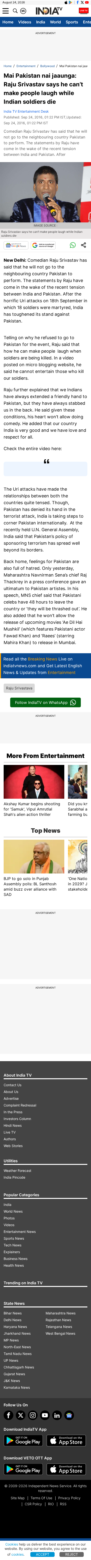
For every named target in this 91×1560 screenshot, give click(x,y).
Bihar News (13, 1313)
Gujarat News (14, 1374)
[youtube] (45, 1415)
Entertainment (26, 66)
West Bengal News (60, 1333)
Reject (71, 1554)
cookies (17, 1554)
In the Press (13, 1112)
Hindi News (13, 1125)
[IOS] (66, 2)
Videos (24, 22)
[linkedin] (57, 1415)
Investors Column (17, 1119)
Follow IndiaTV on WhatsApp (41, 702)
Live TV (10, 1132)
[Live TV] (84, 11)
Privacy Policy (69, 1498)
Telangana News (59, 1327)
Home (7, 22)
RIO (51, 1504)
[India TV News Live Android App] (23, 1440)
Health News (14, 1265)
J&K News (12, 1381)
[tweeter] (20, 1415)
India (40, 22)
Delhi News (12, 1320)
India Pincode (14, 1177)
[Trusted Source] (43, 245)
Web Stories (13, 1146)
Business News (15, 1259)
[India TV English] (49, 11)
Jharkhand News (17, 1333)
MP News (11, 1340)
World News (13, 1211)
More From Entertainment (45, 755)
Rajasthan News (58, 1320)
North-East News (17, 1347)
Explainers (12, 1252)
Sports (72, 22)
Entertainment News (20, 1232)
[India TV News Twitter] (82, 2)
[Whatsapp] (73, 245)
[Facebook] (8, 1415)
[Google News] (16, 245)
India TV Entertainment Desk (26, 111)
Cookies (11, 1544)
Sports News (14, 1238)
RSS (63, 1504)
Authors (10, 1139)
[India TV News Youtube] (87, 2)
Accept (42, 1554)
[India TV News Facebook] (77, 2)
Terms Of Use (41, 1498)
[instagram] (33, 1415)
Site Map (18, 1498)
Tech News (12, 1245)
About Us (11, 1092)
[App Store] (66, 1440)
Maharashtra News (60, 1313)
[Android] (70, 2)
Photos (9, 1218)
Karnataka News (17, 1387)
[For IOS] (66, 1469)
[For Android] (23, 1469)
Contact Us (12, 1085)
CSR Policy (33, 1504)
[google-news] (69, 1415)
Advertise (11, 1098)
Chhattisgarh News (19, 1367)
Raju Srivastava (19, 688)
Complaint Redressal (20, 1105)
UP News (11, 1360)
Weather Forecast (17, 1170)
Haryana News (15, 1327)
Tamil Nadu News (18, 1354)
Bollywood (47, 66)
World (55, 22)
